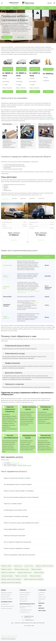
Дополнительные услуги (27, 604)
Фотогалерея (41, 599)
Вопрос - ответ (42, 596)
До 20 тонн (41, 198)
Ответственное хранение (7, 606)
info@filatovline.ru (21, 464)
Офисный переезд (5, 594)
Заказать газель (24, 599)
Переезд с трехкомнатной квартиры (11, 582)
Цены (11, 8)
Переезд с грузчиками (21, 576)
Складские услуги (6, 601)
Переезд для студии (35, 576)
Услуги (3, 8)
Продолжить (14, 240)
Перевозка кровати (6, 569)
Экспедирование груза (25, 610)
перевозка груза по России (24, 291)
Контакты (52, 8)
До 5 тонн (23, 198)
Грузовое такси (18, 565)
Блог (39, 601)
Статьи (42, 8)
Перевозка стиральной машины (44, 565)
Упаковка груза (5, 604)
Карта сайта (42, 610)
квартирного (34, 302)
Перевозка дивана (36, 569)
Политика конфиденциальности (9, 636)
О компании (21, 8)
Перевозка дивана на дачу (21, 569)
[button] (27, 242)
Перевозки (23, 590)
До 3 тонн (14, 198)
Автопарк (32, 8)
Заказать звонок (27, 617)
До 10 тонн (32, 198)
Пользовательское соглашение (9, 637)
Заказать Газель (29, 565)
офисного (19, 303)
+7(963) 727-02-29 (14, 2)
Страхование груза (24, 612)
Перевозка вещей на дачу (24, 572)
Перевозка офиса (39, 572)
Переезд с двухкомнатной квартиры (33, 579)
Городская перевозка (25, 592)
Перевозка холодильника (8, 572)
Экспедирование (7, 265)
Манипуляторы (23, 601)
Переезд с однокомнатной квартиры (11, 579)
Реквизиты (41, 594)
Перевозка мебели (6, 565)
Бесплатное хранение (6, 608)
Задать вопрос (20, 37)
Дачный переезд (5, 596)
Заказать (8, 91)
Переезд (3, 590)
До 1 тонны (5, 198)
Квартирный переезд (7, 576)
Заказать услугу (7, 37)
